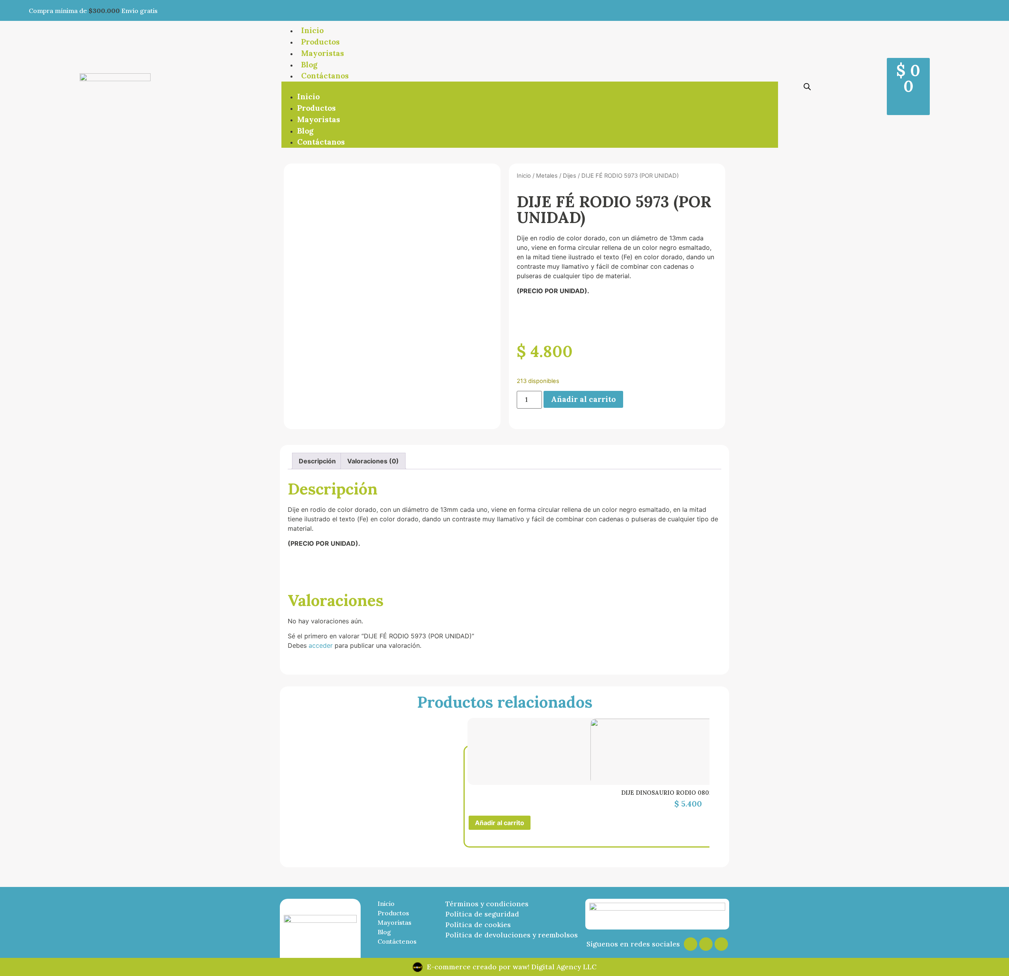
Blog (309, 64)
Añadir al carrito (583, 399)
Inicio (312, 30)
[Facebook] (706, 944)
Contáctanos (325, 75)
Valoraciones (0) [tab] (373, 461)
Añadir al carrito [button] (499, 823)
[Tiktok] (721, 944)
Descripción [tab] (317, 461)
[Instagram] (690, 944)
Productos (320, 41)
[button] (529, 86)
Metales (547, 175)
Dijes (569, 175)
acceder (321, 645)
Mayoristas (322, 53)
